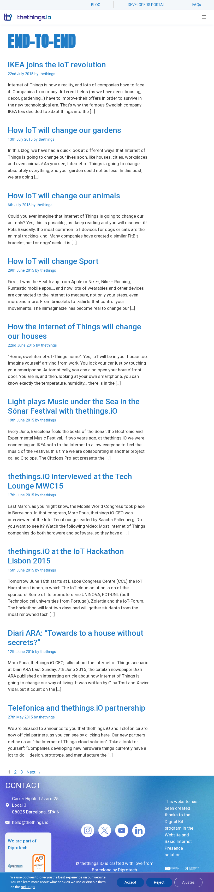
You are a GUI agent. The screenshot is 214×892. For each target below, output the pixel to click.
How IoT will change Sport (53, 261)
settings (28, 886)
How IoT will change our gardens (64, 130)
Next (34, 772)
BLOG (95, 5)
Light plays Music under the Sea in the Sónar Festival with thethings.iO (74, 406)
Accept (130, 882)
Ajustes (188, 882)
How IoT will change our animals (64, 195)
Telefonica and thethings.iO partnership (76, 707)
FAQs (196, 5)
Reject (159, 882)
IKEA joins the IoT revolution (57, 64)
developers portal (146, 5)
